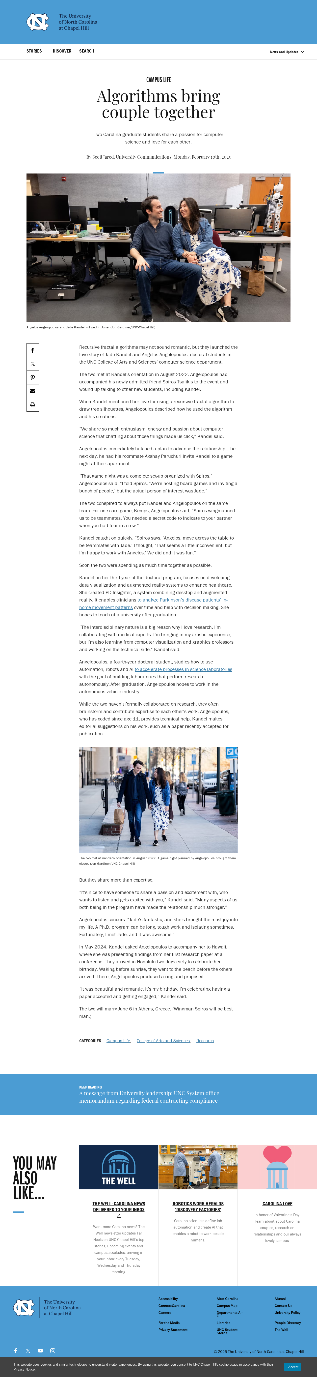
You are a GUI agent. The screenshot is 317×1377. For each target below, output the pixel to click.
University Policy (287, 1312)
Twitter (28, 1350)
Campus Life (118, 1040)
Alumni (280, 1298)
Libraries (223, 1322)
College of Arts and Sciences (163, 1040)
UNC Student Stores (227, 1331)
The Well (281, 1329)
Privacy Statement (172, 1329)
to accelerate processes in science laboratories (183, 669)
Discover (62, 51)
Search (86, 51)
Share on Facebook (33, 350)
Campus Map (227, 1305)
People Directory (288, 1322)
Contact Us (283, 1305)
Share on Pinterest (33, 377)
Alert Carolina (227, 1298)
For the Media (169, 1322)
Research (205, 1040)
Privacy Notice (24, 1369)
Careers (164, 1312)
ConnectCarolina (171, 1305)
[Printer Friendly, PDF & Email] (33, 405)
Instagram (52, 1350)
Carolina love (277, 1203)
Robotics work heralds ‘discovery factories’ (198, 1206)
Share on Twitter (33, 364)
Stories (34, 51)
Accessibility (168, 1298)
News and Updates (284, 51)
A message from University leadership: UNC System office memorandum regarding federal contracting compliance (149, 1097)
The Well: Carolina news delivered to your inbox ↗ (119, 1209)
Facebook (15, 1350)
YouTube (40, 1350)
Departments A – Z (230, 1314)
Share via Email (33, 391)
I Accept (292, 1367)
